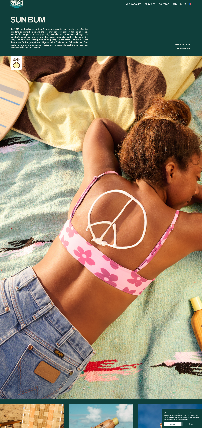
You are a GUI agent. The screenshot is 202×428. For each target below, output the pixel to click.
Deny (191, 424)
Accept (172, 424)
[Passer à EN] (190, 4)
